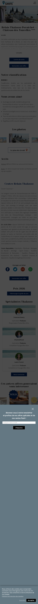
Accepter (31, 600)
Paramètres (22, 600)
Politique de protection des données (12, 596)
